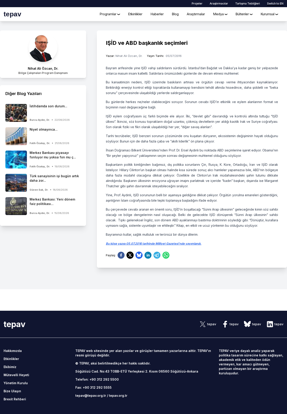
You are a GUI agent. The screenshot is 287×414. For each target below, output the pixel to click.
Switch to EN (275, 3)
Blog (175, 14)
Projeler (197, 3)
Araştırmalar (196, 14)
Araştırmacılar (219, 3)
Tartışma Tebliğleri (247, 3)
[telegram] (157, 255)
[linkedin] (148, 255)
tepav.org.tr (118, 395)
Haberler (157, 14)
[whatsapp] (166, 255)
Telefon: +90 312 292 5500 (97, 379)
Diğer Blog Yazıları (23, 93)
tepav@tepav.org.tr (90, 395)
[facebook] (121, 255)
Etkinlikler (135, 14)
